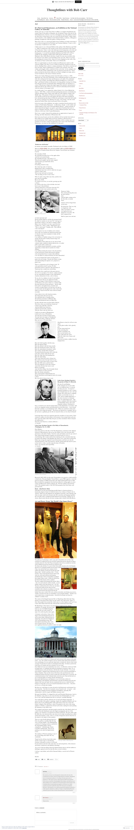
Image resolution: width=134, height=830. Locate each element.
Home (38, 18)
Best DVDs (59, 18)
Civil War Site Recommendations (77, 18)
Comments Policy (83, 105)
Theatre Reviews (65, 19)
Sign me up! (81, 68)
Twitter (80, 73)
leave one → (46, 766)
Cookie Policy (24, 828)
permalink (50, 771)
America (51, 18)
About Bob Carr (44, 18)
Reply (74, 792)
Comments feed (82, 133)
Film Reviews (89, 18)
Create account (82, 125)
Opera (47, 19)
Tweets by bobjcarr (80, 75)
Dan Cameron (45, 797)
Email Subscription (84, 61)
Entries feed (81, 130)
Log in (80, 128)
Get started (78, 1)
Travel (71, 19)
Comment (72, 822)
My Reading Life (41, 19)
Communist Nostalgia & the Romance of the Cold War (86, 19)
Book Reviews (66, 18)
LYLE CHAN (43, 148)
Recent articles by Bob (55, 19)
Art (54, 18)
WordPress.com (82, 135)
